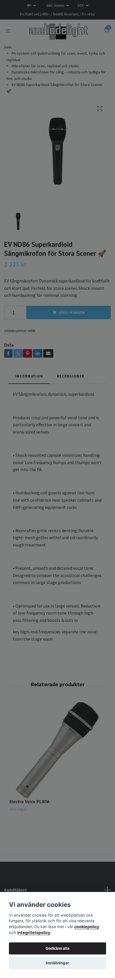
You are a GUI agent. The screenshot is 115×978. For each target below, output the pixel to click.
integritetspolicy (33, 932)
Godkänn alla (57, 948)
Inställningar (57, 963)
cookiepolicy (86, 926)
